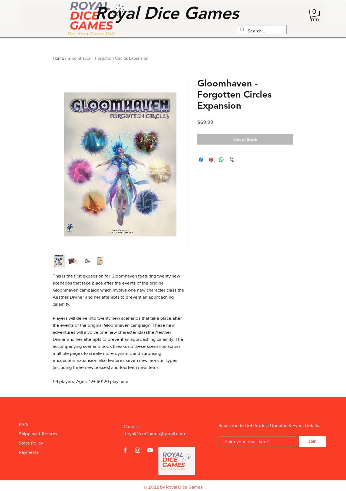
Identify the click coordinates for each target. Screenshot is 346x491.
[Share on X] (231, 159)
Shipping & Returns (38, 433)
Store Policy (31, 442)
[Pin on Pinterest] (211, 159)
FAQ (23, 424)
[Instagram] (137, 450)
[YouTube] (150, 450)
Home (58, 58)
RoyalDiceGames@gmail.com (154, 433)
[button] (314, 15)
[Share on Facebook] (201, 159)
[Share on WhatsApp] (221, 159)
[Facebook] (125, 450)
